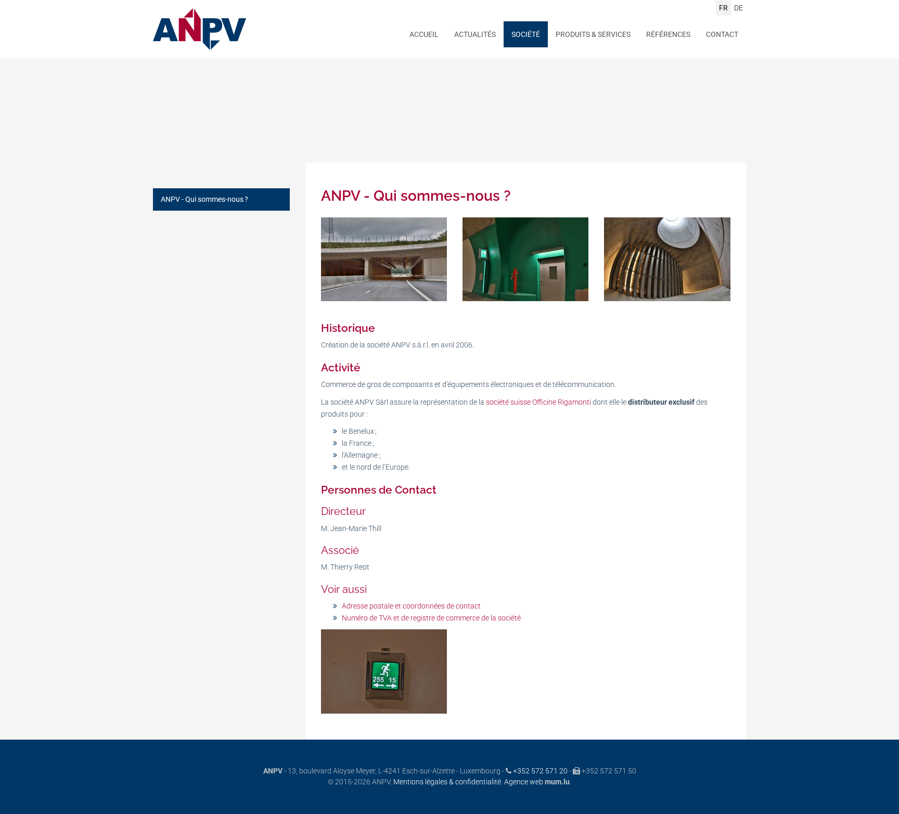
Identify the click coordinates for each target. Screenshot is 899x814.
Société (525, 34)
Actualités (475, 34)
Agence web (523, 782)
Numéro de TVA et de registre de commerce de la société (431, 618)
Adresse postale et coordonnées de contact (411, 606)
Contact (722, 34)
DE (738, 8)
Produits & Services (593, 34)
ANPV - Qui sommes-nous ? (204, 199)
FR (723, 8)
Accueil (424, 34)
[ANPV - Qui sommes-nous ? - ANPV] (384, 259)
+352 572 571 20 (540, 771)
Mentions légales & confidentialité (447, 782)
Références (668, 34)
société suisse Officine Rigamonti (538, 402)
